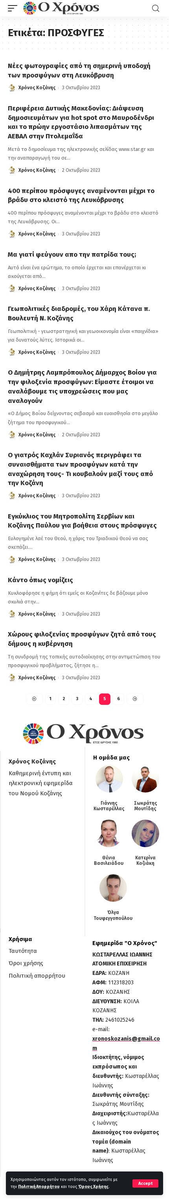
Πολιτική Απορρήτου (39, 1186)
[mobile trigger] (14, 8)
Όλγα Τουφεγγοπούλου (113, 915)
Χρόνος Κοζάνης (36, 87)
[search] (155, 8)
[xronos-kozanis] (62, 8)
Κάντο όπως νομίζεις (40, 580)
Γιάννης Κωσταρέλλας (109, 805)
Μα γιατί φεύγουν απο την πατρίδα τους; (72, 254)
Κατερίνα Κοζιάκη (145, 860)
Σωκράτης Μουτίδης (145, 805)
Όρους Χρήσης (93, 1186)
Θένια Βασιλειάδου (108, 860)
